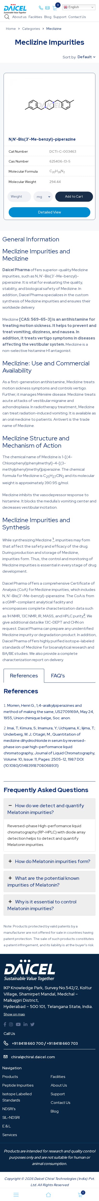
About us (19, 17)
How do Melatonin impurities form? (52, 861)
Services (9, 1134)
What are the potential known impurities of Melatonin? (43, 881)
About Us (59, 1085)
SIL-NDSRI (11, 1117)
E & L (6, 1126)
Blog (47, 17)
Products (10, 1076)
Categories (31, 28)
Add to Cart (74, 196)
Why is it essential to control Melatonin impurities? (41, 905)
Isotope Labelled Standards (17, 1097)
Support (59, 17)
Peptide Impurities (17, 1085)
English (73, 7)
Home (11, 28)
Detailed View (49, 212)
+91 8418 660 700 (27, 1043)
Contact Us (77, 17)
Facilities (35, 17)
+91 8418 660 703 (62, 1043)
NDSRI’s (8, 1108)
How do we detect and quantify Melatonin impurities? (45, 808)
